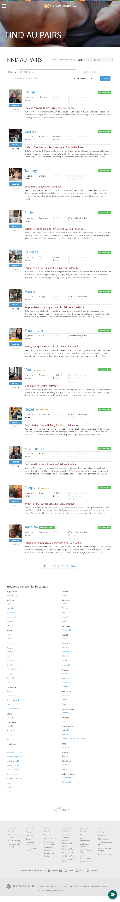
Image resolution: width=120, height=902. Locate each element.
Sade (28, 212)
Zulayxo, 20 (66, 782)
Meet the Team (103, 839)
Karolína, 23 (11, 717)
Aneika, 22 (66, 612)
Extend (28, 839)
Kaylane (31, 448)
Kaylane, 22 (11, 603)
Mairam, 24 (66, 682)
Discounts (30, 835)
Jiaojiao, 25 (11, 673)
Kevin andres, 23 (13, 761)
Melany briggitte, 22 (14, 756)
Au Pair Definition (51, 838)
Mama (29, 291)
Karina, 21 (10, 735)
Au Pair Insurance (86, 862)
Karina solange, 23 (13, 769)
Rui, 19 (9, 656)
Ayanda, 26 (66, 734)
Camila (30, 131)
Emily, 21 (10, 643)
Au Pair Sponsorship (85, 839)
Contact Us (102, 835)
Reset (94, 78)
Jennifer (31, 526)
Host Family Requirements (49, 843)
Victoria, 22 (11, 625)
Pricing (28, 832)
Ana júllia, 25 (11, 617)
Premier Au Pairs (90, 71)
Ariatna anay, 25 (13, 765)
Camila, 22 (10, 748)
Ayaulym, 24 (66, 651)
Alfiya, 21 (65, 656)
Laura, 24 (10, 638)
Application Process (84, 845)
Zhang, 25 (10, 678)
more (103, 156)
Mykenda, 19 (11, 608)
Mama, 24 (65, 695)
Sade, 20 (10, 726)
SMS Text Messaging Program (50, 890)
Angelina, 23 (66, 704)
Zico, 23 (9, 682)
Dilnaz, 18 (65, 686)
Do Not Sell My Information (95, 886)
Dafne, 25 (10, 739)
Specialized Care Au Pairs (26, 78)
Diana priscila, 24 (13, 774)
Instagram (94, 871)
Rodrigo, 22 (11, 621)
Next (73, 566)
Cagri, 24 (65, 756)
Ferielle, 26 (10, 787)
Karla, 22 (65, 595)
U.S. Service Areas (68, 856)
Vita (27, 369)
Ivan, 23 (9, 704)
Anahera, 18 (66, 712)
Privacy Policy (57, 886)
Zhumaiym (33, 330)
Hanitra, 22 (66, 699)
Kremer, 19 (10, 791)
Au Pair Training (14, 841)
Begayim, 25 (66, 678)
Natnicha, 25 (66, 747)
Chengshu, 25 (12, 669)
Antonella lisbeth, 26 (14, 752)
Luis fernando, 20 (13, 708)
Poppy (29, 487)
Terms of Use (43, 886)
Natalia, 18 (10, 691)
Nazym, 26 (66, 660)
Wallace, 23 (11, 612)
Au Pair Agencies (104, 854)
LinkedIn (71, 871)
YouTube (82, 871)
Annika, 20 (66, 621)
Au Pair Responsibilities (68, 847)
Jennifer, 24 (11, 730)
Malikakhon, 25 (67, 777)
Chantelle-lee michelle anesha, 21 (74, 738)
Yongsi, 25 (10, 660)
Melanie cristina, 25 (14, 778)
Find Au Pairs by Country (63, 59)
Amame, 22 (66, 630)
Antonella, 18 (12, 595)
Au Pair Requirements (67, 842)
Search (105, 78)
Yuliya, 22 (65, 638)
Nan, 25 (9, 665)
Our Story (102, 832)
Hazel (29, 409)
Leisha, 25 (65, 603)
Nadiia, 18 (65, 769)
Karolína (31, 251)
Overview (47, 835)
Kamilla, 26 (66, 647)
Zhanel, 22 (66, 665)
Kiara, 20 (65, 617)
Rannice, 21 (66, 608)
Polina (29, 91)
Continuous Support (48, 849)
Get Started (111, 6)
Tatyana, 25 (66, 643)
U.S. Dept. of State (73, 886)
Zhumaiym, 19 (67, 673)
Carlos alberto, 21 (13, 700)
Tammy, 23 (11, 651)
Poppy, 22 (10, 634)
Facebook (54, 871)
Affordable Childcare (30, 843)
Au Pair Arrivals (67, 852)
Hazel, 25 (65, 730)
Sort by (81, 59)
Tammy (30, 170)
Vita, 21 (64, 721)
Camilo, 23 (10, 695)
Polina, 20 (65, 764)
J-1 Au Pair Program (66, 836)
